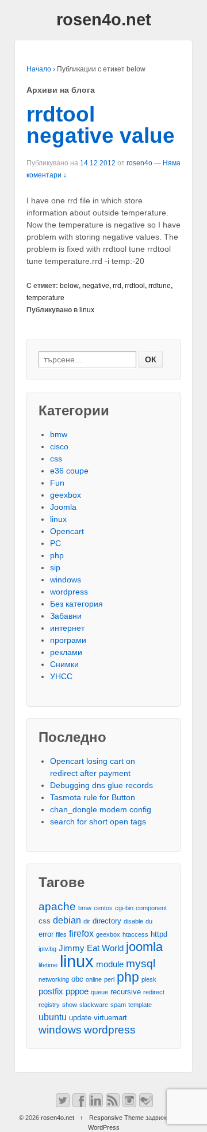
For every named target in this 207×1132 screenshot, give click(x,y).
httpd (159, 934)
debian (67, 920)
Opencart (67, 531)
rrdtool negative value (100, 125)
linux (86, 310)
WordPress (104, 1127)
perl (109, 979)
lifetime (48, 964)
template (140, 1004)
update (80, 1017)
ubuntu (53, 1017)
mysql (140, 963)
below (69, 286)
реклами (66, 652)
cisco (59, 446)
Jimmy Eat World (91, 948)
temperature (45, 298)
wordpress (69, 591)
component (151, 907)
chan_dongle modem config (100, 809)
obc (77, 979)
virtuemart (110, 1017)
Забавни (66, 615)
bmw (58, 434)
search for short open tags (98, 821)
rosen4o (139, 163)
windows (65, 579)
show (69, 1004)
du (148, 921)
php (57, 555)
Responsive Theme (116, 1117)
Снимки (64, 664)
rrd (117, 286)
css (56, 458)
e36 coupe (69, 470)
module (110, 964)
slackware (93, 1004)
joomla (144, 947)
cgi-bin (124, 907)
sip (55, 567)
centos (103, 907)
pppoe (77, 991)
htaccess (135, 934)
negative (95, 286)
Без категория (76, 603)
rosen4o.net (103, 19)
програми (68, 640)
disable (133, 921)
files (61, 934)
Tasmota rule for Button (92, 797)
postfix (51, 991)
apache (57, 906)
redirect (153, 992)
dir (86, 921)
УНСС (61, 676)
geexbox (65, 494)
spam (118, 1004)
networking (54, 979)
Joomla (63, 507)
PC (55, 543)
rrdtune (159, 286)
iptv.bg (47, 948)
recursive (125, 991)
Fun (57, 482)
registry (49, 1004)
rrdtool (135, 286)
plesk (148, 979)
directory (107, 921)
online (94, 979)
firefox (81, 933)
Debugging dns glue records (101, 785)
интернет (67, 628)
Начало (38, 69)
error (46, 934)
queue (99, 992)
